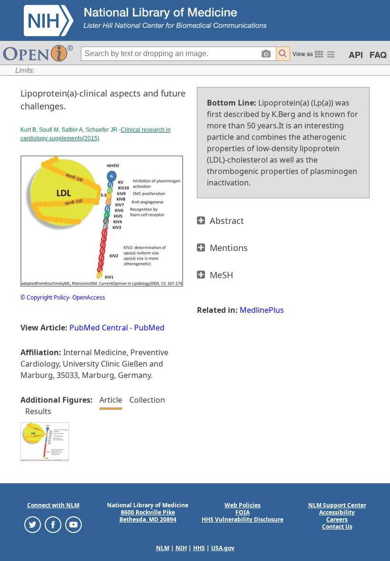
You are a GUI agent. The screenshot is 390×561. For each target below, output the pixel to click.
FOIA (242, 512)
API (356, 54)
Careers (337, 519)
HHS (199, 548)
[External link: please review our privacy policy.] (32, 524)
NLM (162, 548)
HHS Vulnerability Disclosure (242, 519)
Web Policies (242, 505)
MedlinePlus (262, 310)
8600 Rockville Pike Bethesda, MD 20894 (147, 515)
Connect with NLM (53, 505)
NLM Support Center (337, 505)
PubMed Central (98, 327)
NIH (181, 548)
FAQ (378, 54)
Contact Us (337, 526)
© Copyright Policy (44, 297)
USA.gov (222, 548)
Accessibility (337, 512)
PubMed (149, 327)
